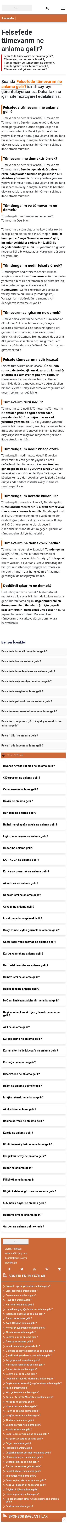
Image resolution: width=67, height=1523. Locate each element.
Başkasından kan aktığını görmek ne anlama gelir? (34, 1383)
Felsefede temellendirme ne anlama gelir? (28, 671)
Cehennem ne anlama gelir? (21, 1295)
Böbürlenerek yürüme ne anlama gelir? (27, 1434)
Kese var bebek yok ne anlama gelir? (26, 1484)
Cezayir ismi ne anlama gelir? (22, 1337)
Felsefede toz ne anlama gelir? (21, 661)
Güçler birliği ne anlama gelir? (22, 1489)
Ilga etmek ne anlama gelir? (21, 1475)
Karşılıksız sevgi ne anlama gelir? (24, 1438)
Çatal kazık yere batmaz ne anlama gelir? (29, 1355)
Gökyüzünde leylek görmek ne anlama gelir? (30, 1350)
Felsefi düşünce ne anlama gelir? (22, 745)
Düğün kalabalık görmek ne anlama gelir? (28, 1452)
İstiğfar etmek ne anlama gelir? (23, 1415)
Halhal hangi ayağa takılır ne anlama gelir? (29, 1309)
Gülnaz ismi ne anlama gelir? (21, 1369)
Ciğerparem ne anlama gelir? (22, 1290)
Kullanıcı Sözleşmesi (16, 1253)
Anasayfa (8, 18)
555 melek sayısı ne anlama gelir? (24, 1457)
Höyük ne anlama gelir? (19, 1300)
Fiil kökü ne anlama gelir (19, 1448)
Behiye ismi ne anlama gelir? (21, 1374)
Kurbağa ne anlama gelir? (20, 1401)
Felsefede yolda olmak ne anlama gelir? (26, 701)
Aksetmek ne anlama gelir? (21, 1332)
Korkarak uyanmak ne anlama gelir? (25, 1327)
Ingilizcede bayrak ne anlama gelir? (25, 1314)
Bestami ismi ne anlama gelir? (22, 1461)
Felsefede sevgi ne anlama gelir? (22, 691)
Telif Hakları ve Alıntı (16, 1258)
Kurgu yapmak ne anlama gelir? (23, 1360)
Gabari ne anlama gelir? (19, 1318)
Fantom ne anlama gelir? (19, 1506)
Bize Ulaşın (11, 1262)
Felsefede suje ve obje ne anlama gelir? (26, 681)
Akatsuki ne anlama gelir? (20, 1420)
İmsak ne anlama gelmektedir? (23, 1346)
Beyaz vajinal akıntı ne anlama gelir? (26, 1480)
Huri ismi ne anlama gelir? (20, 1304)
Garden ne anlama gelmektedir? (24, 1466)
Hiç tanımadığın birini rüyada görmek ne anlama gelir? (32, 1500)
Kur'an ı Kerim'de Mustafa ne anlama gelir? (29, 1397)
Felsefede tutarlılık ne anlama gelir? (24, 651)
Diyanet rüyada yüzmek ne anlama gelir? (28, 1286)
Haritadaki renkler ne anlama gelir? (25, 1364)
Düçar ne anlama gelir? (18, 1443)
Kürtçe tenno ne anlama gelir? (23, 1392)
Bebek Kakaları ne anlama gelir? (23, 1471)
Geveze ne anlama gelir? (19, 1341)
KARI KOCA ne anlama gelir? (21, 1323)
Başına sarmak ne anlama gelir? (23, 1424)
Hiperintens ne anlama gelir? (22, 1406)
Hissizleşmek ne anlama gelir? (23, 1494)
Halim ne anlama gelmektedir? (23, 1410)
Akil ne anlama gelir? (17, 1387)
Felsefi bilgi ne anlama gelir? (19, 735)
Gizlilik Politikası (13, 1248)
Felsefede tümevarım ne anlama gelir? (31, 84)
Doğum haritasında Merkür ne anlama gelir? (30, 1378)
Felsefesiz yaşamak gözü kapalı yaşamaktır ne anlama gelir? (31, 723)
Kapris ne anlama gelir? (19, 1429)
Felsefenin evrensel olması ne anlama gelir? (29, 711)
